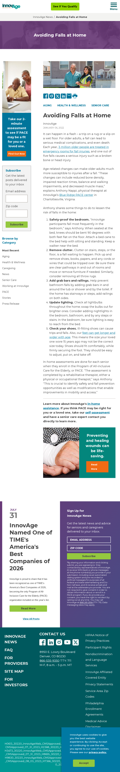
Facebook (42, 642)
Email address (16, 191)
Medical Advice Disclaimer (96, 724)
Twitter (75, 642)
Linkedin (51, 642)
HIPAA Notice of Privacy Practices (97, 638)
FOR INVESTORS (16, 682)
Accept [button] (84, 763)
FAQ (9, 650)
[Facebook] (46, 96)
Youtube (67, 642)
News (5, 274)
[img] (11, 6)
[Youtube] (67, 642)
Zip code (12, 206)
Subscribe (89, 556)
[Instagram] (51, 96)
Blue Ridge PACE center (76, 195)
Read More (94, 466)
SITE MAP (14, 671)
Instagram (59, 642)
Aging (6, 256)
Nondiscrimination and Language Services (98, 659)
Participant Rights (98, 647)
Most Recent (10, 250)
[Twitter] (57, 96)
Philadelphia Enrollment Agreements (94, 708)
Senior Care (9, 280)
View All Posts (31, 618)
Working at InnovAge (15, 286)
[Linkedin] (51, 642)
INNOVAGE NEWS (15, 639)
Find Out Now (16, 153)
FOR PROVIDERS (16, 661)
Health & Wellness (13, 262)
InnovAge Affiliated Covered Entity (98, 674)
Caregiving (8, 268)
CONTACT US (52, 634)
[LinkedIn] (63, 96)
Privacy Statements (99, 684)
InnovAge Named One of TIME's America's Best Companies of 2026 (31, 547)
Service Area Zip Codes (96, 693)
